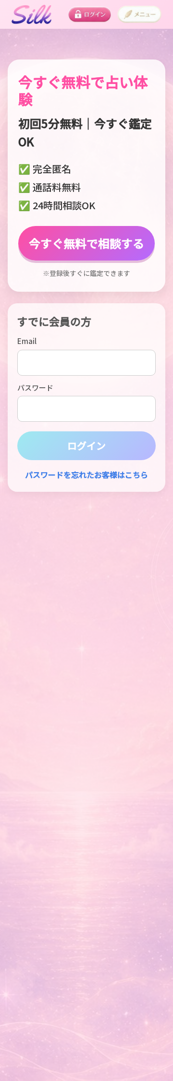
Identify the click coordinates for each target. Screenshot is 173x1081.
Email (27, 341)
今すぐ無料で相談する (86, 243)
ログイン (86, 445)
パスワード (35, 387)
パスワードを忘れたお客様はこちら (86, 474)
